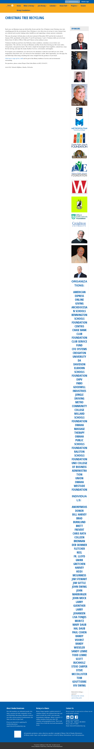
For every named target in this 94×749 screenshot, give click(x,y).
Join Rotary (42, 6)
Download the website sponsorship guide (77, 697)
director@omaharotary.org (17, 726)
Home (19, 6)
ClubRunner (42, 745)
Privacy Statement (35, 746)
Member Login (85, 1)
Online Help (49, 746)
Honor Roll (63, 6)
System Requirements (58, 746)
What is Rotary (29, 6)
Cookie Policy (43, 746)
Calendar (53, 6)
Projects (74, 6)
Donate (83, 6)
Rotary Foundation (23, 10)
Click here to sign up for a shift (14, 58)
